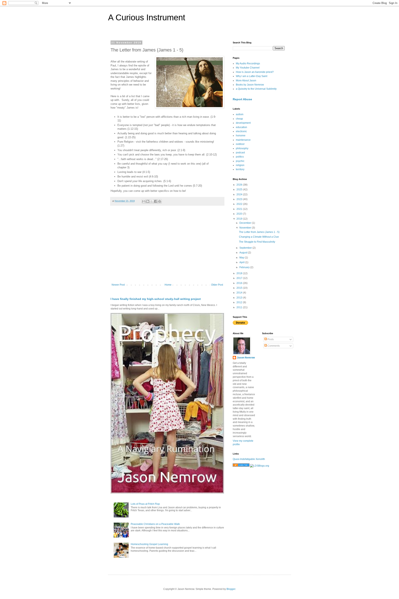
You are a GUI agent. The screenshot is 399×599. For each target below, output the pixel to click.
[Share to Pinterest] (160, 201)
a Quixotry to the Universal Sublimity (256, 88)
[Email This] (144, 201)
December (245, 222)
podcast (240, 152)
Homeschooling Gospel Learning (149, 544)
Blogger (231, 589)
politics (240, 156)
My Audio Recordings (248, 63)
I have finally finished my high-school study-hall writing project (156, 299)
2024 (239, 194)
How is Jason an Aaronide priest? (255, 72)
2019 (239, 218)
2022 (239, 204)
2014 (239, 292)
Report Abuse (242, 99)
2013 (239, 297)
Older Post (217, 284)
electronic (241, 131)
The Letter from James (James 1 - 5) (259, 232)
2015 (239, 287)
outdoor (240, 144)
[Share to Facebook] (156, 201)
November (245, 227)
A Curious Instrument (146, 17)
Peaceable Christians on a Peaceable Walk (155, 524)
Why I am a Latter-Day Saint (251, 76)
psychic (240, 161)
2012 (239, 302)
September (245, 247)
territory (240, 169)
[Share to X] (152, 201)
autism (239, 114)
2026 (239, 184)
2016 (239, 283)
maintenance (243, 139)
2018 (239, 273)
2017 (239, 278)
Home (168, 284)
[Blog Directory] (241, 465)
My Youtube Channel (248, 67)
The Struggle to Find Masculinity (257, 241)
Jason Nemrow (246, 357)
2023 (239, 199)
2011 (239, 307)
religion (240, 165)
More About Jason (246, 80)
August (243, 252)
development (243, 122)
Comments (273, 345)
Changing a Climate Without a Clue (259, 236)
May (242, 257)
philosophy (242, 148)
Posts (270, 339)
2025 (239, 189)
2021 (239, 209)
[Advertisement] (167, 249)
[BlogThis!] (148, 201)
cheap (239, 118)
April (242, 262)
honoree (240, 135)
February (244, 267)
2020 (239, 213)
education (241, 127)
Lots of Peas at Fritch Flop (145, 503)
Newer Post (118, 284)
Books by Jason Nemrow (250, 84)
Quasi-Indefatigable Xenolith (249, 459)
